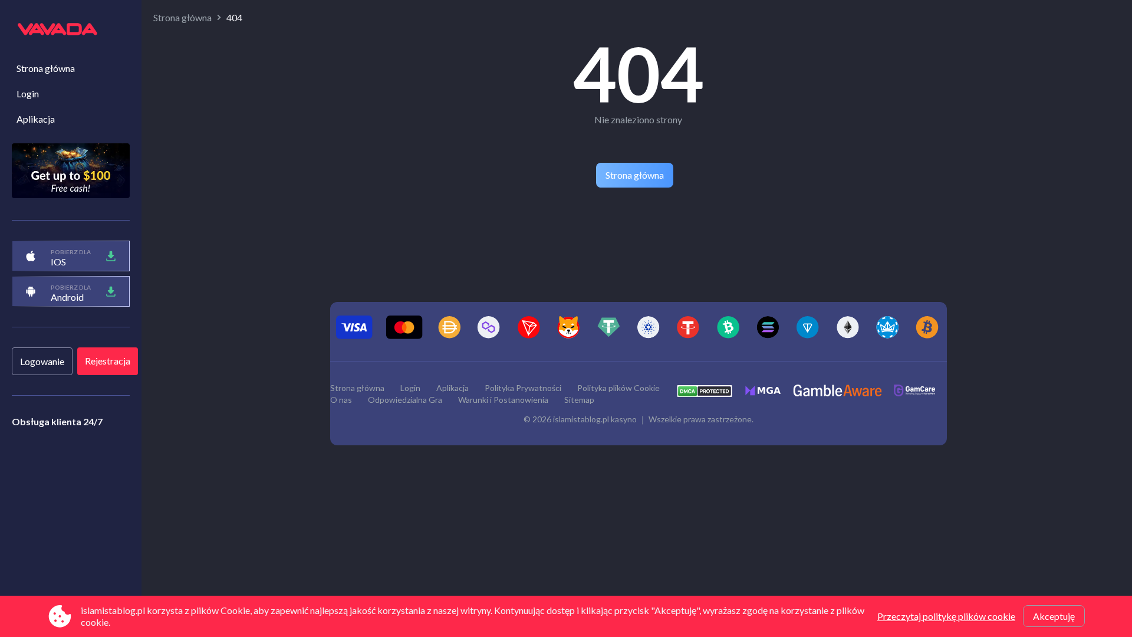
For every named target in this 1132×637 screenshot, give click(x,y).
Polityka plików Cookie (618, 388)
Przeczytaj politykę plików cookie (946, 616)
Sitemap (579, 400)
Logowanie (42, 361)
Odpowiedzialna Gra (405, 400)
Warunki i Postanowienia (503, 400)
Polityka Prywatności (523, 388)
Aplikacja (36, 118)
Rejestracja (107, 360)
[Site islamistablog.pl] (71, 30)
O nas (341, 400)
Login (28, 93)
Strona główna (46, 68)
